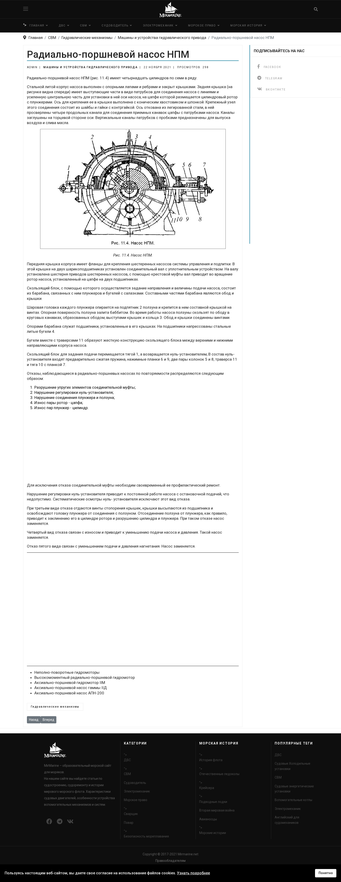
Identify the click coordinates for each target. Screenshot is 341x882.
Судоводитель (115, 25)
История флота (210, 760)
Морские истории (212, 833)
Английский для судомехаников (287, 819)
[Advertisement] (133, 446)
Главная (36, 25)
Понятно (325, 873)
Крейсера (206, 788)
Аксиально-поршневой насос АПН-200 (69, 693)
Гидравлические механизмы (55, 706)
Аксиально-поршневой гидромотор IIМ (69, 682)
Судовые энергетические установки (294, 788)
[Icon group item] (49, 821)
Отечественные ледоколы (219, 774)
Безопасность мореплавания (146, 836)
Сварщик (131, 814)
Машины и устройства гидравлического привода (90, 67)
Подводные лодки (213, 802)
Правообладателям (170, 861)
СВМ (83, 25)
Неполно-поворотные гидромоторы (67, 672)
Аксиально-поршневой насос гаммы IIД (70, 687)
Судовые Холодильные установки (292, 766)
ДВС (62, 25)
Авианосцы (208, 819)
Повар (128, 822)
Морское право (202, 25)
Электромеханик (158, 25)
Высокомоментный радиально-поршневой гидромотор (84, 677)
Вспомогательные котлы (293, 800)
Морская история (246, 25)
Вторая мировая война (217, 810)
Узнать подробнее (193, 873)
